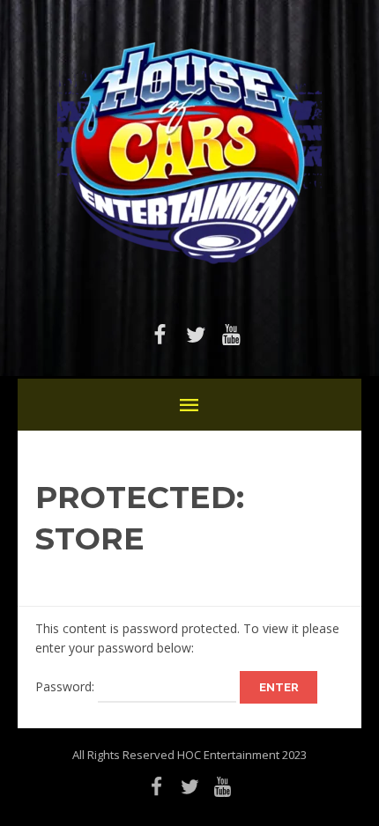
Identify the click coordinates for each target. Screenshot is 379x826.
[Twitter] (195, 334)
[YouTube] (231, 334)
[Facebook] (160, 334)
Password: (66, 686)
